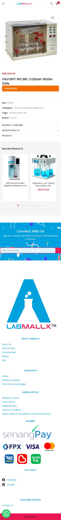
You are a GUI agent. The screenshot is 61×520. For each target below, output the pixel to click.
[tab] (30, 125)
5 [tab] (28, 205)
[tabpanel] (15, 178)
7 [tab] (33, 205)
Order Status (8, 401)
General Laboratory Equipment (29, 107)
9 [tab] (38, 205)
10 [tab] (40, 205)
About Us (6, 344)
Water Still (22, 112)
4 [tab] (25, 205)
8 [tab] (35, 205)
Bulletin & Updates (11, 380)
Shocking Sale (9, 352)
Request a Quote (10, 397)
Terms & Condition (11, 409)
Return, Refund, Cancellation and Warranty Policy (26, 413)
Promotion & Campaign (14, 384)
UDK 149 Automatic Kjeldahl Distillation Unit (15, 184)
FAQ (4, 360)
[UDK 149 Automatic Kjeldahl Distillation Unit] (15, 167)
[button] (57, 3)
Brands (5, 356)
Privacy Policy (8, 348)
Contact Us (10, 88)
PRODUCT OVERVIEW (12, 125)
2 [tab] (20, 205)
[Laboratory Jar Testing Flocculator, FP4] (43, 167)
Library (5, 376)
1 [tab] (17, 205)
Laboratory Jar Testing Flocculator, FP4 (43, 184)
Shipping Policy (9, 405)
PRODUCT (7, 135)
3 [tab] (23, 205)
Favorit (12, 112)
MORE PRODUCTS (10, 130)
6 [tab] (30, 205)
